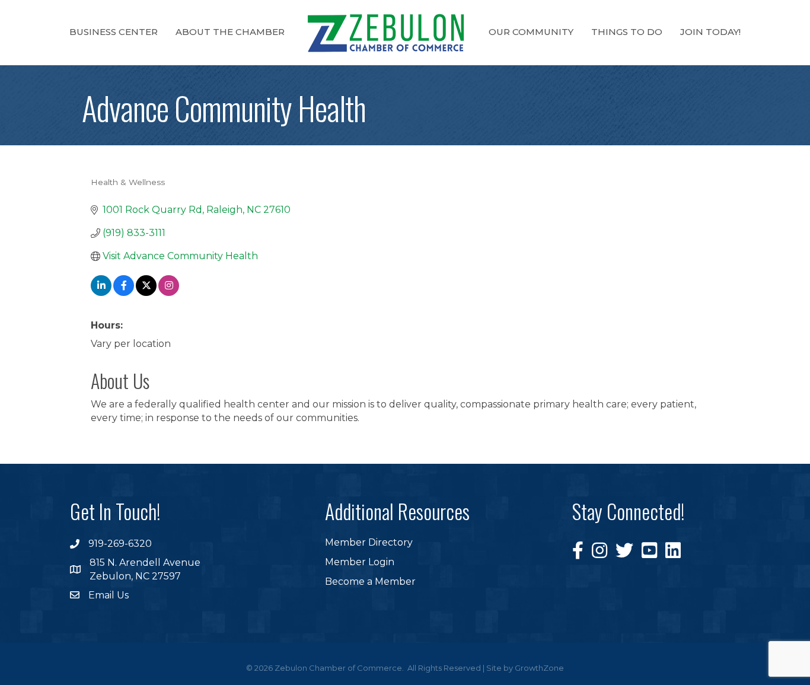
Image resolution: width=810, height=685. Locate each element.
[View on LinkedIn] (101, 292)
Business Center (113, 31)
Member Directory (369, 542)
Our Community (531, 31)
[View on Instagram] (168, 292)
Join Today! (710, 31)
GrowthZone (539, 668)
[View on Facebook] (123, 292)
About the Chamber (230, 31)
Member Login (359, 562)
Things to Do (626, 31)
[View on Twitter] (146, 292)
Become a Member (370, 581)
